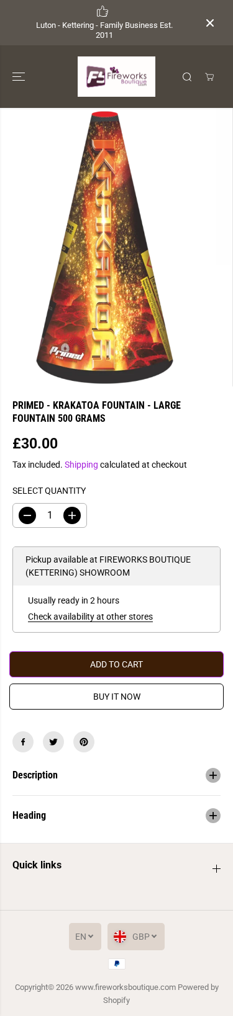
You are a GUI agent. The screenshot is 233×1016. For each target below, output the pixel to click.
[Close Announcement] (210, 22)
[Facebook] (23, 741)
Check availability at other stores (90, 617)
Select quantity (49, 491)
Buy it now (116, 697)
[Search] (187, 77)
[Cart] (209, 77)
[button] (19, 76)
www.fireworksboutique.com (125, 987)
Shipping (81, 465)
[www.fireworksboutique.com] (116, 76)
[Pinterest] (83, 741)
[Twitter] (53, 741)
